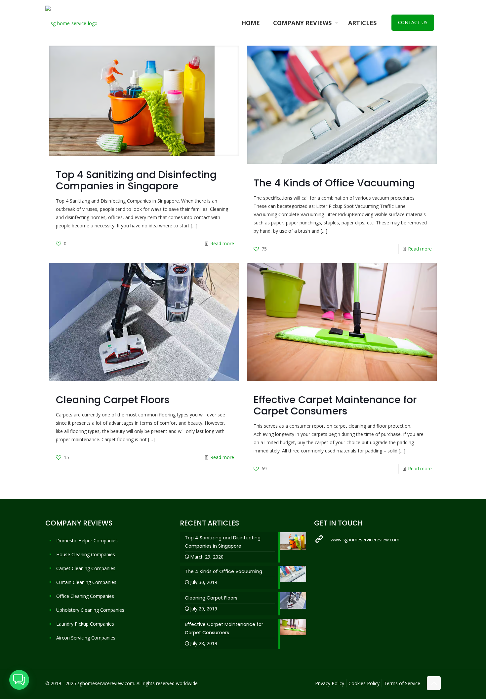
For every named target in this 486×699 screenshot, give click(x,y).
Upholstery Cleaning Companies (90, 610)
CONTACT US (412, 22)
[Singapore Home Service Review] (71, 22)
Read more (222, 243)
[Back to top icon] (434, 683)
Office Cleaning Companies (85, 596)
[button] (19, 680)
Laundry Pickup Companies (85, 624)
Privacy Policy (329, 683)
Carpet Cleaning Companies (85, 568)
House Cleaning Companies (85, 554)
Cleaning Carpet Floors (112, 400)
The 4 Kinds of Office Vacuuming (334, 183)
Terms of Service (402, 683)
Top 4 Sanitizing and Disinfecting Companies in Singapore (136, 180)
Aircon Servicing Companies (85, 638)
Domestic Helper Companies (87, 540)
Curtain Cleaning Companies (86, 582)
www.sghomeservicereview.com (365, 539)
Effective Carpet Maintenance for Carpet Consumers (335, 405)
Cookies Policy (364, 683)
